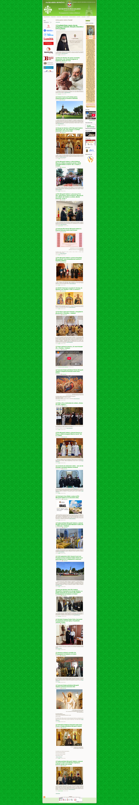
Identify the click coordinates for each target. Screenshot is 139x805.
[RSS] (44, 797)
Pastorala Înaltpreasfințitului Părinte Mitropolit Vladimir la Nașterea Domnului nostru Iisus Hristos (69, 371)
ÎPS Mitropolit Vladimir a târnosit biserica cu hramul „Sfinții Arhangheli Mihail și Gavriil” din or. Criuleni (69, 434)
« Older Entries (58, 22)
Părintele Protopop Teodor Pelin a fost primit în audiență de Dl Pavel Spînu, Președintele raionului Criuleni (69, 621)
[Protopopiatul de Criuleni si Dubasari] (69, 8)
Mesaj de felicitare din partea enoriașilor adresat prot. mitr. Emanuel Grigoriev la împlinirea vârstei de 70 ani (68, 59)
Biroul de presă (63, 29)
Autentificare (70, 796)
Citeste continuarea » (64, 53)
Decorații (59, 225)
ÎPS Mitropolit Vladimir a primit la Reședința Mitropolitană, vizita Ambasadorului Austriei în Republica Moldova (69, 259)
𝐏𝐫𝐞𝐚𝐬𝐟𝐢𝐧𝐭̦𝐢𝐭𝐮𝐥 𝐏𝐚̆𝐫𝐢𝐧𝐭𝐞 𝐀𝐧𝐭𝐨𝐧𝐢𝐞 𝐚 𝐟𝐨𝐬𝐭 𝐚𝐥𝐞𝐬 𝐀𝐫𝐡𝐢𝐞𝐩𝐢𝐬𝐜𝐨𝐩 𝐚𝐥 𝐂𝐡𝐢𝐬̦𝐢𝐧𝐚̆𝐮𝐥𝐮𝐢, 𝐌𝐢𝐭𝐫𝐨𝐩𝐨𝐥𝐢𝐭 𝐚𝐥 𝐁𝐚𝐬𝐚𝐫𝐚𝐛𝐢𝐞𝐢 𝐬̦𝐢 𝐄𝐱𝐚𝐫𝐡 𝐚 (69, 27)
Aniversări (59, 616)
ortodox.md (75, 488)
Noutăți (59, 54)
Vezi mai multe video (92, 120)
